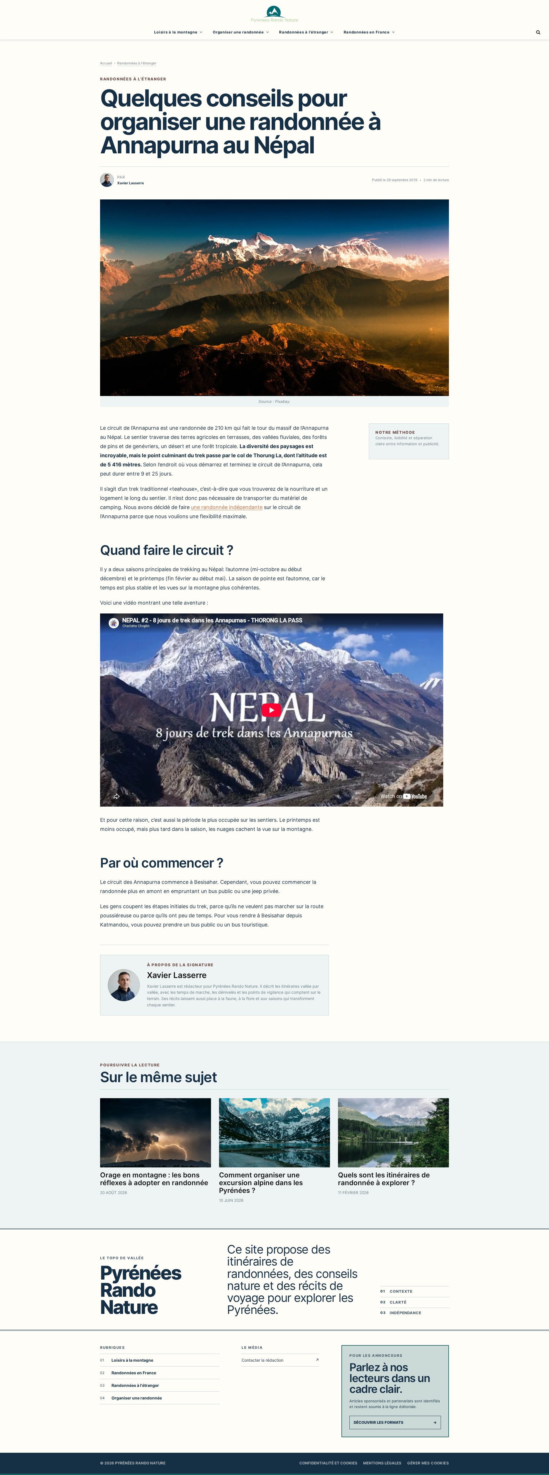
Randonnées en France (367, 32)
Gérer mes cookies (428, 1463)
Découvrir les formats (395, 1422)
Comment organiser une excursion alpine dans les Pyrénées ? (261, 1183)
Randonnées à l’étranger (303, 32)
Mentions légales (382, 1463)
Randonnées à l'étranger (136, 63)
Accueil (106, 63)
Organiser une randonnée (238, 32)
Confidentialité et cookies (328, 1463)
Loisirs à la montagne (175, 32)
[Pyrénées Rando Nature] (274, 13)
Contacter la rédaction (280, 1360)
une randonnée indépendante (226, 507)
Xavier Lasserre (177, 975)
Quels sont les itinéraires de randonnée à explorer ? (384, 1179)
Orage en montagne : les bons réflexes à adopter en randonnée (154, 1179)
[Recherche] (537, 32)
